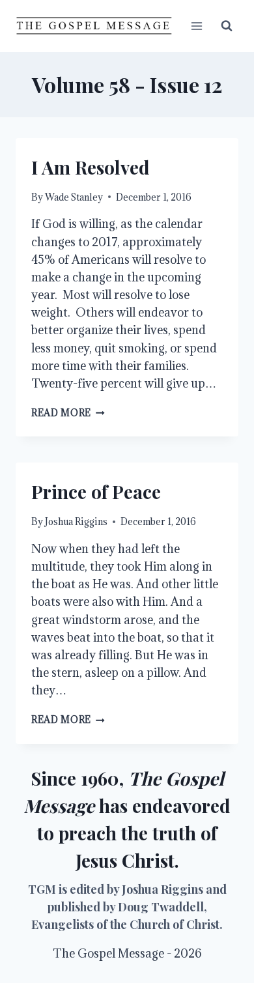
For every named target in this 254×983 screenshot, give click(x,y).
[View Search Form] (226, 26)
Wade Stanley (74, 197)
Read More (68, 412)
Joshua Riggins (76, 521)
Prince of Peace (96, 491)
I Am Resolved (90, 167)
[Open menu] (196, 26)
